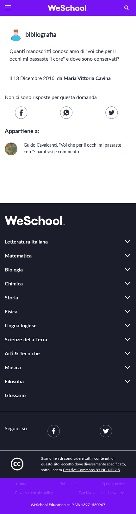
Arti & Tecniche (22, 353)
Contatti (22, 484)
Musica (13, 367)
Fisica (11, 311)
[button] (8, 8)
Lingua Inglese (21, 325)
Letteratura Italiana (26, 241)
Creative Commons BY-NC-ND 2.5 (91, 470)
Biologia (14, 269)
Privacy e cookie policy (34, 493)
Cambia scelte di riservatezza (102, 493)
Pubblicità (68, 484)
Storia (11, 297)
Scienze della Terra (26, 339)
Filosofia (14, 381)
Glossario (15, 395)
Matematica (18, 255)
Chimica (14, 283)
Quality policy (113, 484)
